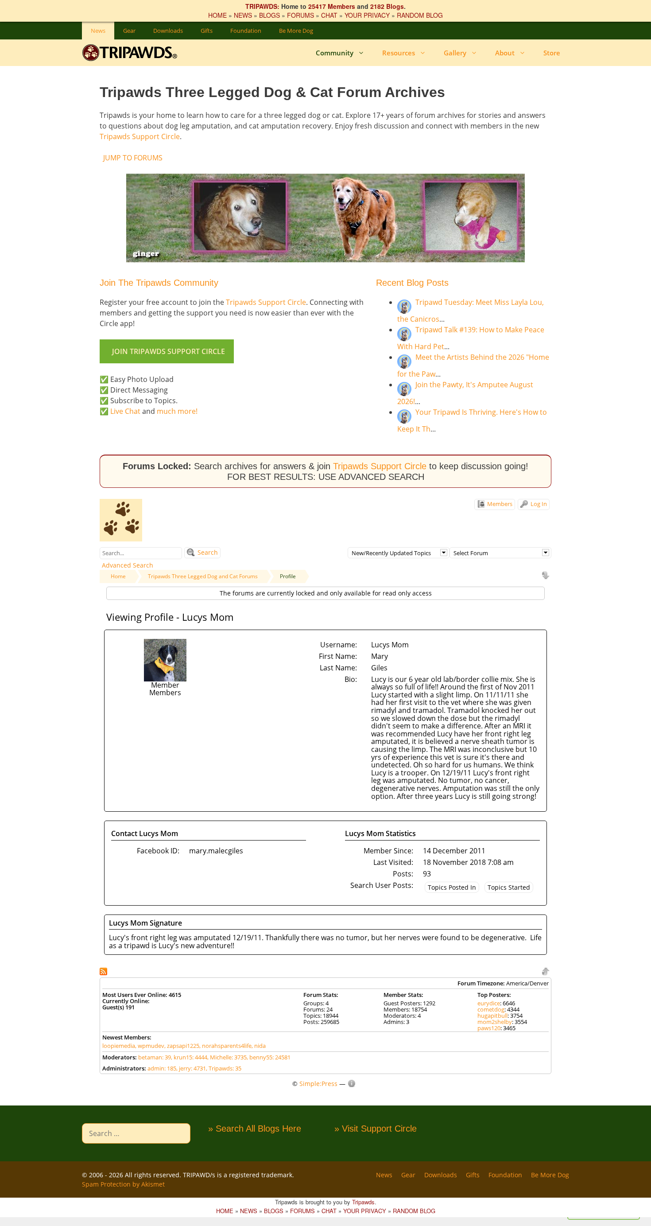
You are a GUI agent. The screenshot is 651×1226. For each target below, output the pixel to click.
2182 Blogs (387, 6)
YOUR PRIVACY (367, 15)
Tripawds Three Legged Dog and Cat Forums (203, 576)
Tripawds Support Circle (140, 136)
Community (334, 52)
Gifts (207, 31)
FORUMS (300, 15)
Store (551, 52)
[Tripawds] (132, 52)
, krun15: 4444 (189, 1057)
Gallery (455, 52)
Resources (398, 52)
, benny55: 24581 (269, 1057)
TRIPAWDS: (262, 6)
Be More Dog (296, 31)
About (505, 52)
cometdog (490, 1009)
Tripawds (363, 1202)
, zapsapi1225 (181, 1046)
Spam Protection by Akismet (123, 1184)
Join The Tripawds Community (159, 283)
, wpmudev (149, 1046)
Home (118, 576)
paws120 (488, 1028)
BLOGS (269, 15)
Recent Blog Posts (412, 283)
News (98, 31)
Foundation (245, 31)
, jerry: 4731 (191, 1068)
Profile (288, 576)
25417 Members (331, 6)
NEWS (243, 15)
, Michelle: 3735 (227, 1057)
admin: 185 (161, 1068)
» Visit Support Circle (375, 1128)
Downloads (168, 31)
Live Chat (125, 411)
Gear (129, 31)
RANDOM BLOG (420, 15)
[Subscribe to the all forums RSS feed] (104, 970)
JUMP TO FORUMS (133, 158)
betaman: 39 (154, 1057)
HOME (217, 15)
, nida (259, 1046)
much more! (177, 411)
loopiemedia (118, 1046)
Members (499, 504)
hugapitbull (492, 1016)
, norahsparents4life (225, 1046)
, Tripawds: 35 (223, 1068)
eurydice (488, 1003)
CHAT (329, 15)
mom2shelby (494, 1022)
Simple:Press (318, 1083)
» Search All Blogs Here (254, 1128)
